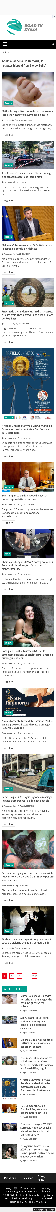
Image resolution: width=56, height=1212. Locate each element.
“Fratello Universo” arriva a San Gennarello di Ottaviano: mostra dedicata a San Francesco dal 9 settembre (27, 429)
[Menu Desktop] (5, 44)
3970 (34, 976)
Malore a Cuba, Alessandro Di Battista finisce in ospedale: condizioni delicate (27, 246)
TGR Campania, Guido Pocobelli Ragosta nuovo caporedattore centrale (24, 497)
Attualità (9, 303)
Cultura (8, 642)
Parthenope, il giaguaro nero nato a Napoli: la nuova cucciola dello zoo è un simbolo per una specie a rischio (28, 876)
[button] (53, 44)
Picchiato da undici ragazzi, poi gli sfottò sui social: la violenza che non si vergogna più (26, 941)
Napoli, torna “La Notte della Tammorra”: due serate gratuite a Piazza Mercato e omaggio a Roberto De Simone (27, 724)
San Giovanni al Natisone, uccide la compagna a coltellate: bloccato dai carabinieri (27, 175)
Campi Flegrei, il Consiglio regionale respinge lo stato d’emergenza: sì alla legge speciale (27, 798)
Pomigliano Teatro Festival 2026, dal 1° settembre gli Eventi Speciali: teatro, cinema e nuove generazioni (27, 654)
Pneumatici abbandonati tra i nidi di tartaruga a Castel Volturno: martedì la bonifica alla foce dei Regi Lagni (27, 315)
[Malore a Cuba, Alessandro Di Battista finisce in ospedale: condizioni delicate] (28, 223)
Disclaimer (27, 1178)
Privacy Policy (41, 1178)
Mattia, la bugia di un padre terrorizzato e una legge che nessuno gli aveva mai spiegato (28, 113)
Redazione (10, 1178)
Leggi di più (8, 134)
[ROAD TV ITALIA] (24, 27)
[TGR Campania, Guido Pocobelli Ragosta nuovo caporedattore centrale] (28, 477)
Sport (7, 553)
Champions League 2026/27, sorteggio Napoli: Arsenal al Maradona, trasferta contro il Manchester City (27, 565)
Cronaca (8, 102)
